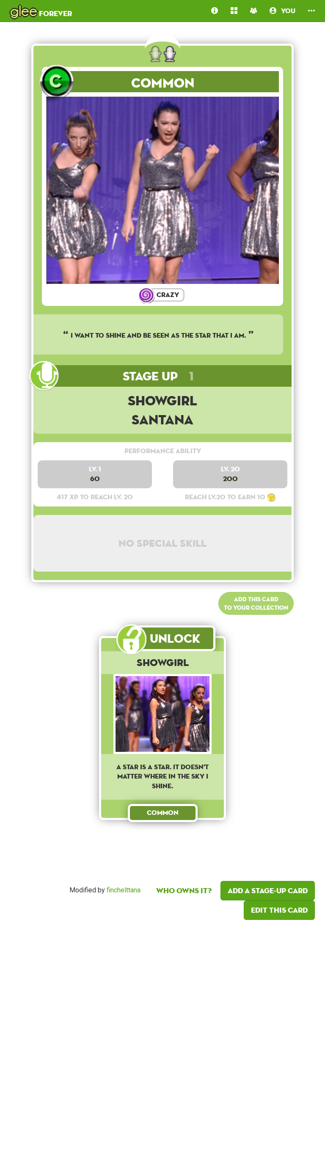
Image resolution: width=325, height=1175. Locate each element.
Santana (162, 419)
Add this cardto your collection (256, 603)
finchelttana (123, 890)
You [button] (285, 10)
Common (162, 82)
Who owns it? (184, 890)
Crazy (167, 294)
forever (41, 11)
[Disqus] (162, 1045)
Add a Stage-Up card (268, 890)
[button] (311, 11)
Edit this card (279, 910)
